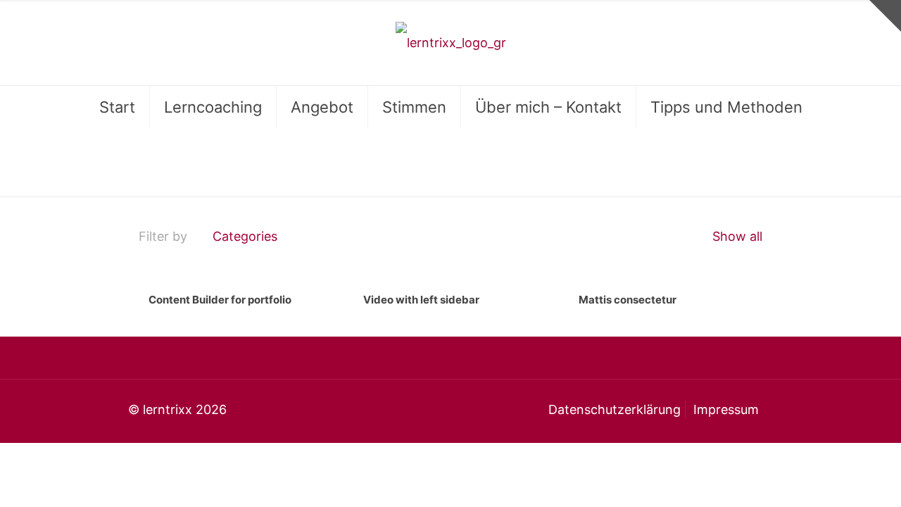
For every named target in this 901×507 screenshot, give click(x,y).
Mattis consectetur (627, 299)
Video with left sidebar (421, 299)
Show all (735, 236)
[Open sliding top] (885, 16)
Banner (759, 159)
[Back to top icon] (833, 478)
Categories (245, 236)
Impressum (726, 409)
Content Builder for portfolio (220, 299)
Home (690, 159)
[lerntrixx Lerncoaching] (451, 42)
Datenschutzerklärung (614, 409)
